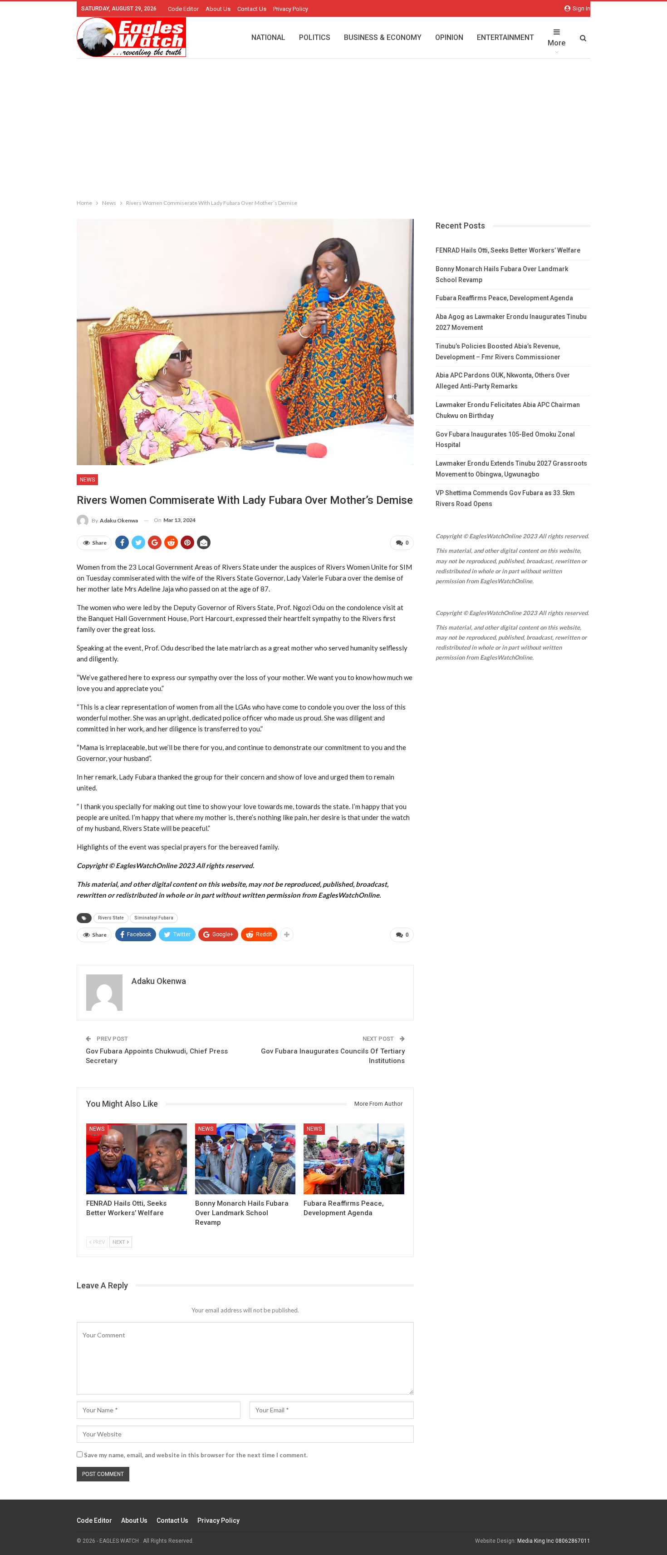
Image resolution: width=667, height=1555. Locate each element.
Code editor (183, 8)
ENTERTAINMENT (505, 37)
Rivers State (111, 917)
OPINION (449, 37)
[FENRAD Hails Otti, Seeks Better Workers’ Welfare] (136, 1158)
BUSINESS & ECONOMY (383, 37)
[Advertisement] (333, 126)
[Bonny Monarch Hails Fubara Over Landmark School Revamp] (245, 1158)
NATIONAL (268, 37)
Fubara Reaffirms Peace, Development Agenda (504, 298)
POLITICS (314, 37)
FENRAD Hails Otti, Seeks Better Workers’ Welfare (508, 250)
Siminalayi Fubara (153, 917)
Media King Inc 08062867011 (553, 1541)
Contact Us (251, 8)
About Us (218, 8)
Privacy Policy (290, 8)
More (556, 43)
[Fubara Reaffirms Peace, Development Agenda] (354, 1158)
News (87, 480)
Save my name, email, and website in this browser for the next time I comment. (196, 1455)
